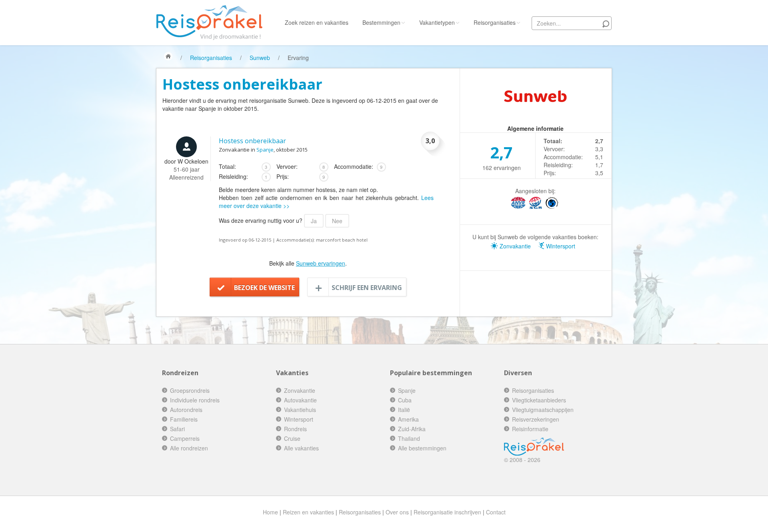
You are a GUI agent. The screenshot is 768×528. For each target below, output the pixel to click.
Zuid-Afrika (412, 429)
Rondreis (295, 429)
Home (270, 512)
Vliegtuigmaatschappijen (543, 410)
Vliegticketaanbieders (539, 400)
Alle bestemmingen (422, 448)
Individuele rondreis (195, 400)
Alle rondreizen (189, 448)
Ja (314, 221)
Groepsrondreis (190, 390)
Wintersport (559, 246)
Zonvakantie (514, 246)
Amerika (408, 419)
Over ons (397, 512)
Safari (177, 429)
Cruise (292, 438)
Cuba (405, 400)
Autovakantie (300, 400)
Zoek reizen (316, 22)
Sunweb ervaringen (320, 263)
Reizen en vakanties (308, 512)
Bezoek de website (264, 287)
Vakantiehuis (300, 410)
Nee (337, 221)
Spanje (265, 149)
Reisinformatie (530, 429)
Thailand (409, 438)
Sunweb (260, 58)
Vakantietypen (437, 22)
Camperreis (185, 438)
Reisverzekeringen (535, 419)
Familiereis (184, 419)
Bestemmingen (381, 22)
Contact (496, 512)
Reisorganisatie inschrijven (447, 512)
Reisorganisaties (495, 22)
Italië (404, 410)
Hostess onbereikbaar (252, 140)
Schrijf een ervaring (367, 287)
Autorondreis (186, 410)
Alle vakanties (301, 448)
